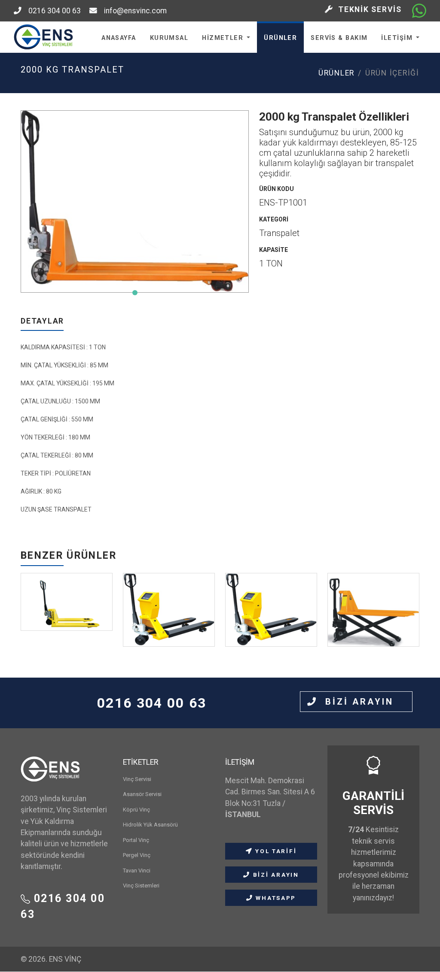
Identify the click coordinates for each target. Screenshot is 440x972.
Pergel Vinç (136, 855)
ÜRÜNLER (336, 73)
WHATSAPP (275, 897)
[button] (135, 292)
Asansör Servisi (142, 794)
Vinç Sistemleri (141, 885)
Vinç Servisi (137, 779)
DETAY (66, 624)
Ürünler (280, 38)
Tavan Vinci (136, 870)
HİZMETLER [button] (222, 38)
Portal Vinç (136, 840)
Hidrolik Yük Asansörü (150, 824)
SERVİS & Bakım (339, 38)
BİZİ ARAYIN (361, 701)
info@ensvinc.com (132, 10)
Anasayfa (118, 38)
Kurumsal (169, 38)
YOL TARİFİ (274, 851)
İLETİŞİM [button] (396, 38)
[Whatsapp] (419, 11)
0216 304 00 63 (51, 10)
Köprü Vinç (136, 809)
